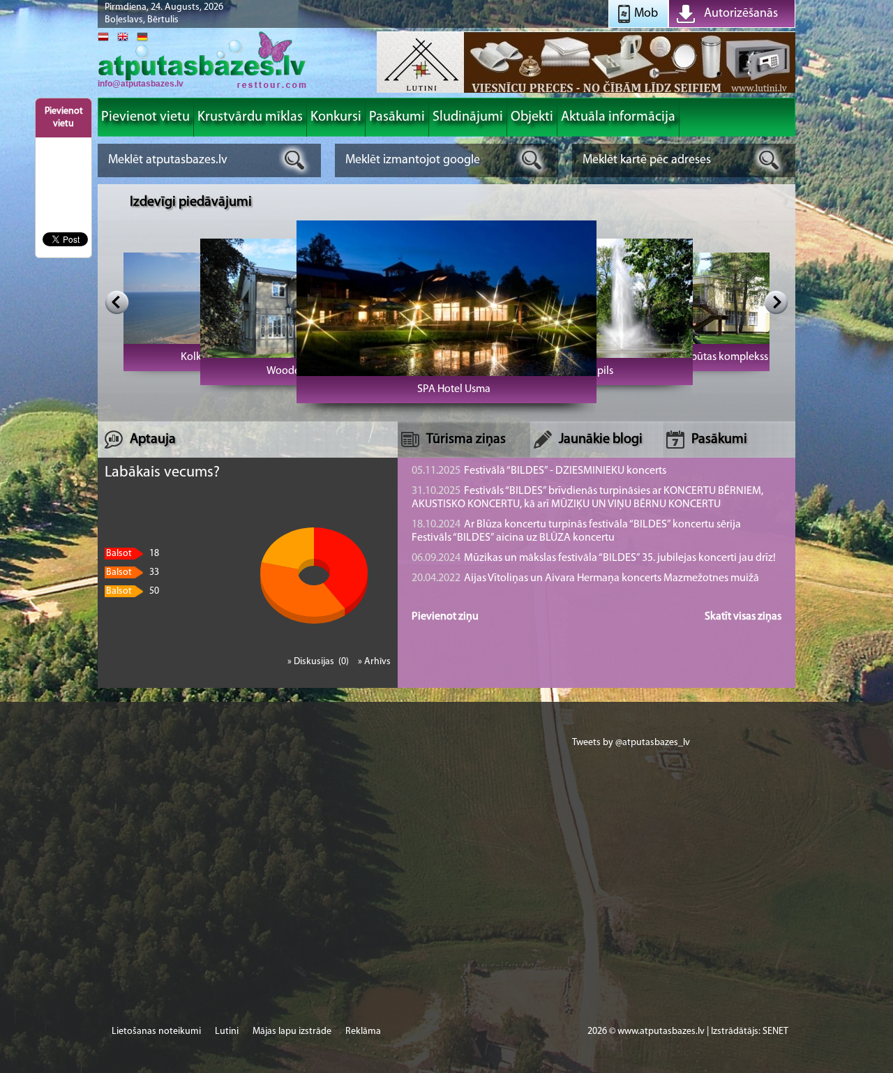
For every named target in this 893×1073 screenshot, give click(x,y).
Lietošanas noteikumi (156, 1031)
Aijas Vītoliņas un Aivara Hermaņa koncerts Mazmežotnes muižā (585, 578)
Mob (646, 14)
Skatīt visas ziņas (743, 616)
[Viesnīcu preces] (586, 92)
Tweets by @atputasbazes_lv (631, 742)
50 (132, 591)
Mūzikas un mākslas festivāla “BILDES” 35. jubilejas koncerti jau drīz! (594, 558)
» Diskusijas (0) (319, 661)
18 (132, 553)
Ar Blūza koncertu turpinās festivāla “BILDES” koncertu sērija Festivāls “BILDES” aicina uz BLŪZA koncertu (576, 531)
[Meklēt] (295, 160)
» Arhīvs (374, 661)
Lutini (227, 1031)
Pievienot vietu (64, 117)
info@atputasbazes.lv (140, 84)
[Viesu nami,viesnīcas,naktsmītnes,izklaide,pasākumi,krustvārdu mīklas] (202, 87)
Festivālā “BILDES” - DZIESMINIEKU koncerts (539, 471)
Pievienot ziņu (445, 616)
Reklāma (363, 1031)
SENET (775, 1031)
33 (132, 572)
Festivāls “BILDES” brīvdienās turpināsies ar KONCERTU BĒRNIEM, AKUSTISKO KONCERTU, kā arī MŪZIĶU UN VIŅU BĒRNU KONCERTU (587, 498)
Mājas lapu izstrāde (292, 1031)
